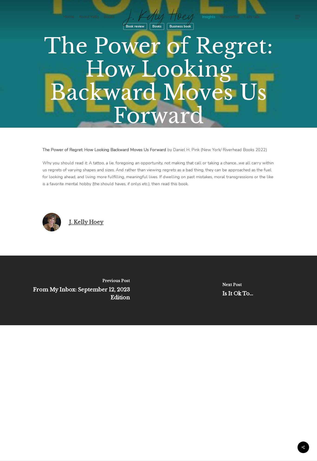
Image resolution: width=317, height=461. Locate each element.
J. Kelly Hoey (86, 222)
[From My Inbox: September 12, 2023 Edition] (79, 290)
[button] (298, 17)
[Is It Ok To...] (237, 290)
